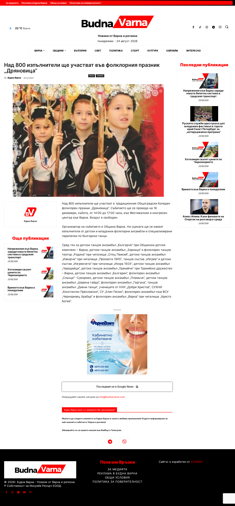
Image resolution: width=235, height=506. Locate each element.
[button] (227, 27)
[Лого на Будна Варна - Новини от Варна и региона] (117, 23)
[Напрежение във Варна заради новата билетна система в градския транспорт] (47, 253)
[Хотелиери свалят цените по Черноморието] (47, 273)
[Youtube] (24, 492)
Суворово (100, 76)
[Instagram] (206, 27)
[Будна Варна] (30, 212)
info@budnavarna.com (112, 396)
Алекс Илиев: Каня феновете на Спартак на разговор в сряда (203, 218)
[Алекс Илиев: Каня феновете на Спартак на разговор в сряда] (204, 206)
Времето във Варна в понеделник (21, 289)
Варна (91, 76)
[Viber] (220, 27)
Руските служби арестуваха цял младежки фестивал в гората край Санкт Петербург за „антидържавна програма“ (203, 128)
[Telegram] (213, 27)
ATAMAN (196, 461)
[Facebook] (193, 27)
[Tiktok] (200, 27)
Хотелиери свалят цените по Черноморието (19, 272)
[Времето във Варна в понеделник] (47, 291)
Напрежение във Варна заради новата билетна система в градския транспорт (23, 253)
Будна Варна (14, 77)
